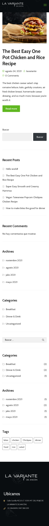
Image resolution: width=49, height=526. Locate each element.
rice (13, 447)
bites (6, 440)
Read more (11, 108)
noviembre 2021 (14, 260)
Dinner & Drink (13, 316)
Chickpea (27, 440)
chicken (15, 440)
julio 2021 (10, 274)
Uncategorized (13, 323)
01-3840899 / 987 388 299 (18, 508)
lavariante (31, 71)
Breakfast (10, 309)
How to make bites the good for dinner (25, 208)
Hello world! (12, 168)
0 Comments (12, 75)
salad (21, 447)
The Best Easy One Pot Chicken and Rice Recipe (23, 57)
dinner (38, 440)
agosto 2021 (12, 267)
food (6, 447)
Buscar (5, 129)
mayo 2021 (11, 282)
